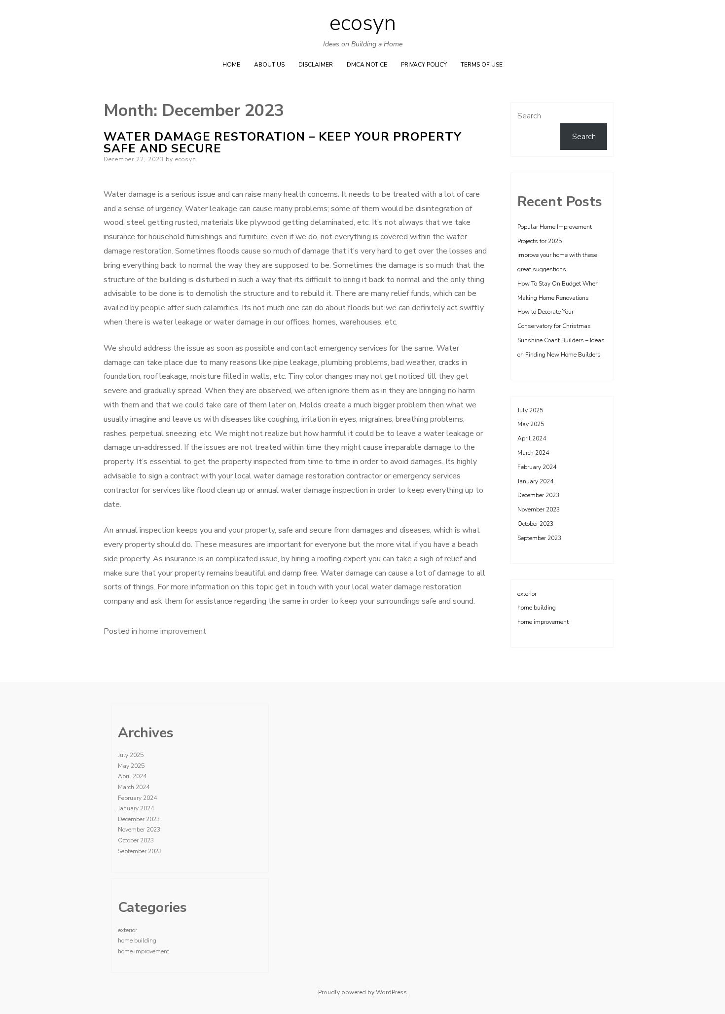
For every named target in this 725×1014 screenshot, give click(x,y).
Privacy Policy (424, 65)
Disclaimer (315, 65)
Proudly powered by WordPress (362, 992)
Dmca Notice (367, 65)
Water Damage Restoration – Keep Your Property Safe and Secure (283, 142)
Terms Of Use (482, 65)
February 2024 (536, 467)
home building (536, 608)
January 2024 (535, 481)
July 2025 (530, 410)
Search (529, 115)
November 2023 (538, 509)
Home (231, 65)
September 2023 (539, 538)
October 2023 (535, 524)
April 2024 (531, 438)
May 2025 (530, 424)
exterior (527, 594)
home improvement (172, 631)
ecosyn (362, 23)
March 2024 (533, 453)
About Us (269, 65)
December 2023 (538, 495)
